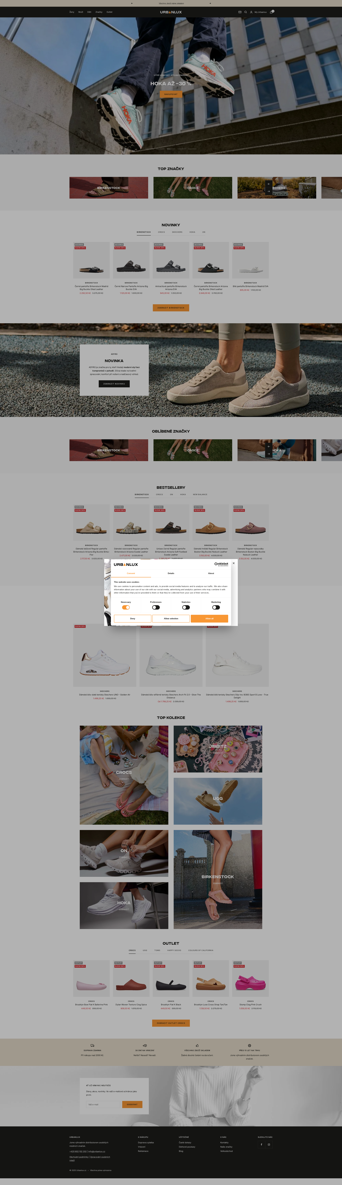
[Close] (234, 563)
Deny (132, 618)
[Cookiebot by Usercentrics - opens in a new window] (216, 565)
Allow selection (171, 618)
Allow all (209, 618)
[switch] (156, 607)
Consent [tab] (131, 573)
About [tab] (211, 573)
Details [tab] (171, 573)
